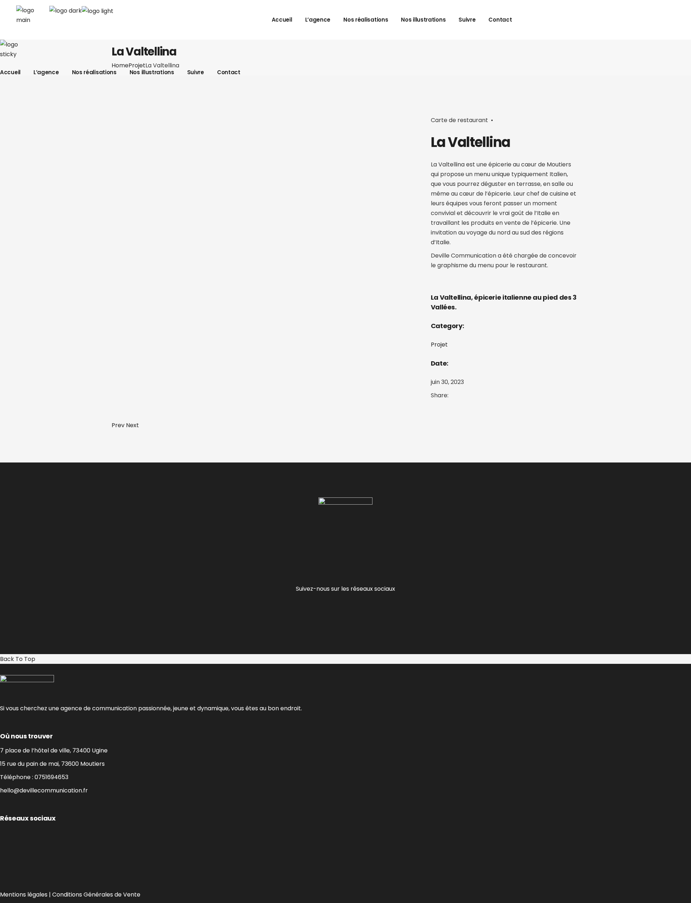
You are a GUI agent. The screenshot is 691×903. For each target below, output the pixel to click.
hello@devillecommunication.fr (44, 790)
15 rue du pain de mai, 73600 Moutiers (52, 764)
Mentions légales (24, 894)
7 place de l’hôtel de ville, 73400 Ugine (54, 750)
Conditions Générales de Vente (96, 894)
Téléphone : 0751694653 (34, 777)
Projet (439, 344)
